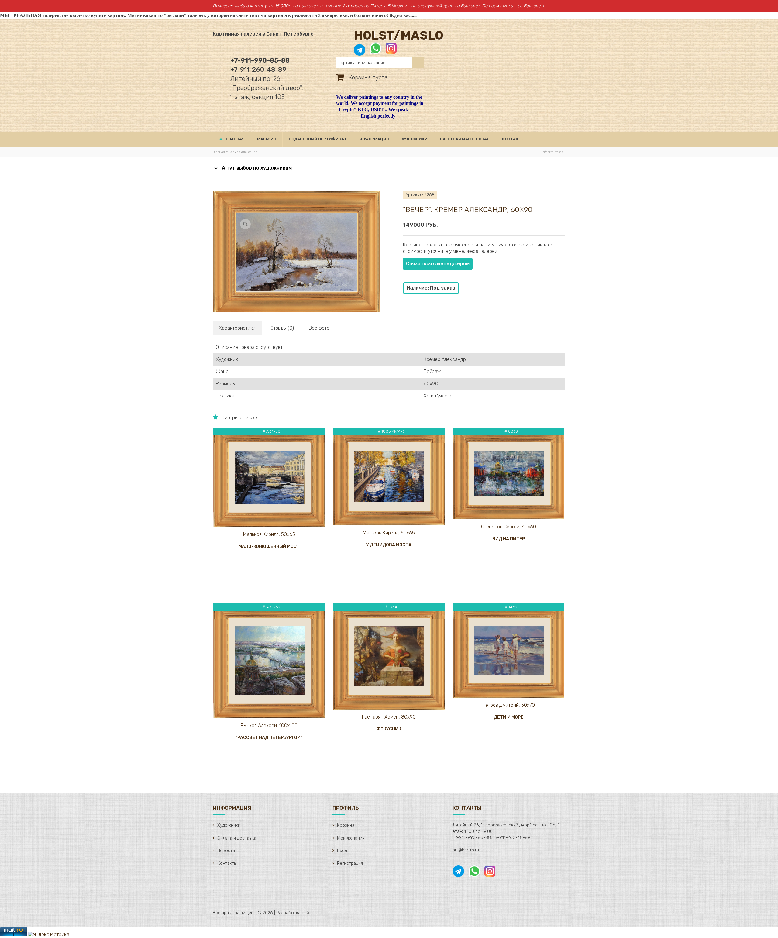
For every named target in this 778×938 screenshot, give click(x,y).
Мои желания (350, 838)
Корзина (345, 825)
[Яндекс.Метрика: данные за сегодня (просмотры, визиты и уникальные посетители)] (48, 935)
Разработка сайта (295, 913)
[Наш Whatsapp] (375, 51)
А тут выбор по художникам (257, 168)
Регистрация (350, 863)
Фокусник (389, 729)
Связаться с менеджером (438, 263)
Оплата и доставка (236, 838)
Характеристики (237, 328)
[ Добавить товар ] (552, 152)
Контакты (227, 863)
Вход (342, 850)
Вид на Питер (508, 538)
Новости (226, 850)
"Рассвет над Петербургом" (269, 737)
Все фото (319, 328)
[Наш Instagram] (390, 51)
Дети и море (508, 717)
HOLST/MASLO (398, 35)
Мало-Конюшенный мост (269, 546)
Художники (228, 825)
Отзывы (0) (282, 328)
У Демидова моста (388, 545)
